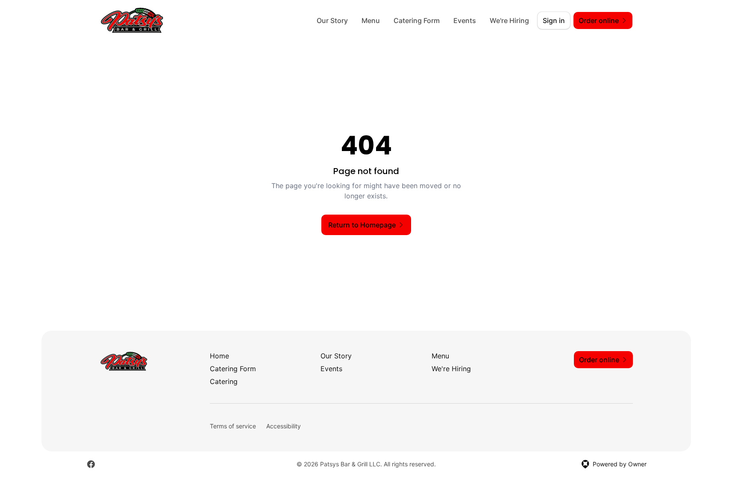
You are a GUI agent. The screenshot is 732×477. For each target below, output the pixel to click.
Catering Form (417, 20)
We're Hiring (509, 20)
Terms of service (233, 426)
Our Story (332, 20)
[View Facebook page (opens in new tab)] (91, 464)
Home (219, 356)
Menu (371, 20)
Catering (224, 381)
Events (464, 20)
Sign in (554, 20)
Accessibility (283, 426)
